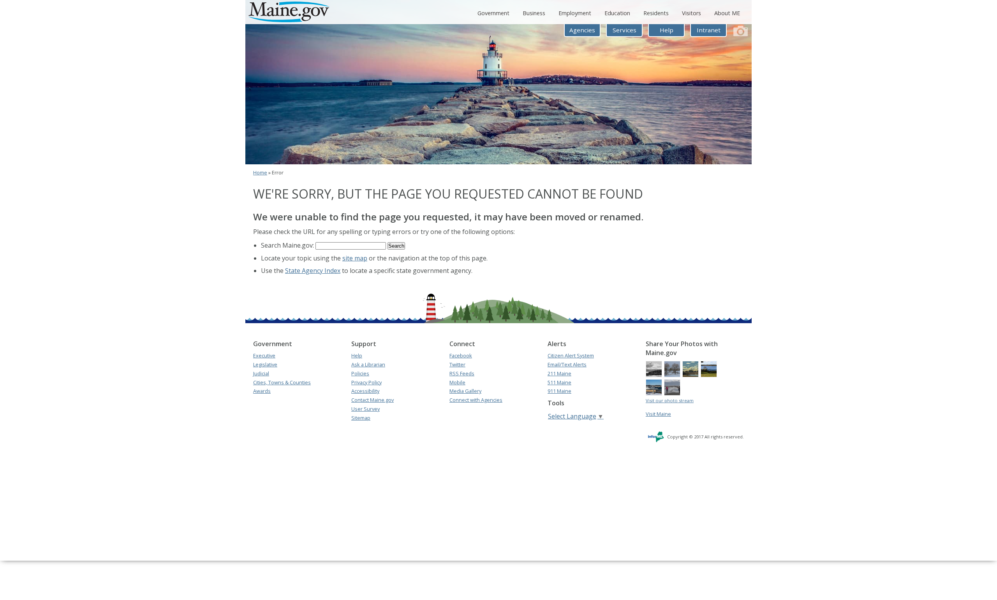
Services (624, 30)
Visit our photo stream (670, 400)
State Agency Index (312, 270)
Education (617, 13)
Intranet (708, 30)
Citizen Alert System (571, 355)
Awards (262, 390)
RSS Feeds (461, 373)
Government (493, 13)
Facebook (460, 355)
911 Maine (559, 390)
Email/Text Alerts (567, 364)
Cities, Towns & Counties (282, 382)
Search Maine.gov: (288, 245)
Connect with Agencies (475, 399)
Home (260, 172)
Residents (656, 13)
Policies (360, 373)
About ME (727, 13)
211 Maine (559, 373)
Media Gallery (465, 390)
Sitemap (360, 417)
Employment (574, 13)
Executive (264, 355)
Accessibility (365, 390)
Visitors (691, 13)
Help (666, 30)
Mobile (457, 382)
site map (354, 258)
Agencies (582, 30)
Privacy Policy (366, 382)
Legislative (265, 364)
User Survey (365, 408)
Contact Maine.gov (372, 399)
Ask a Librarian (368, 364)
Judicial (261, 373)
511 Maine (559, 382)
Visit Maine (658, 413)
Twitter (457, 364)
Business (534, 13)
